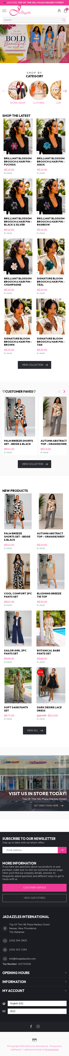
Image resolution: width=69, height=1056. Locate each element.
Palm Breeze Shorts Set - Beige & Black (18, 442)
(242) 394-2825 (18, 940)
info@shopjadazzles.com (22, 958)
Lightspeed (16, 1049)
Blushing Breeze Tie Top (49, 595)
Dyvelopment (52, 1049)
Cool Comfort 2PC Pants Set (18, 595)
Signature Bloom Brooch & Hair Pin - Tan (51, 341)
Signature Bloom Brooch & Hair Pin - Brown (18, 341)
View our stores (34, 897)
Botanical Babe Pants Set (48, 652)
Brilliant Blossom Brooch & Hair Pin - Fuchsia (18, 161)
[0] (65, 10)
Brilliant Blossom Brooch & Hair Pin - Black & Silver (18, 221)
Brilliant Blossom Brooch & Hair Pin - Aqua (51, 161)
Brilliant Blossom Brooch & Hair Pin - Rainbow (51, 221)
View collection (32, 364)
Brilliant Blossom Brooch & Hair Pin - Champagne (18, 281)
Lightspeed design (33, 1049)
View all (32, 730)
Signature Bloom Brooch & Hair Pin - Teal (51, 281)
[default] (4, 153)
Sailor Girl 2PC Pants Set (15, 652)
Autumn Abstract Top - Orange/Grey (51, 535)
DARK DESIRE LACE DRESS (49, 709)
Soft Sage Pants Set (16, 709)
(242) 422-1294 (18, 949)
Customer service (34, 887)
